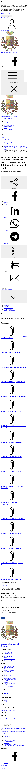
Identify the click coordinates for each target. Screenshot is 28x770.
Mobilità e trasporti (8, 675)
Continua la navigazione (6, 16)
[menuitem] (5, 204)
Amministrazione (8, 141)
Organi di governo (8, 652)
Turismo (5, 674)
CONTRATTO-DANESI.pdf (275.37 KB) (13, 352)
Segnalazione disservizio (9, 736)
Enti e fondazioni (8, 656)
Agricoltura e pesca (8, 686)
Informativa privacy (8, 741)
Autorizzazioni (7, 684)
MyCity (3, 768)
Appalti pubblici (7, 671)
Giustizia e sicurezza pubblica (11, 679)
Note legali (6, 743)
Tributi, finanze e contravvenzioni (11, 680)
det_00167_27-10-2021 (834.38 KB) (11, 533)
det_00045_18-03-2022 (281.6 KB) (11, 457)
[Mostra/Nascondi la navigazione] (12, 76)
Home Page (6, 139)
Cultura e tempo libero (9, 667)
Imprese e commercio (9, 670)
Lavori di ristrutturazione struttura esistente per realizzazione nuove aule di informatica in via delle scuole (15, 148)
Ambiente (6, 682)
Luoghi (5, 700)
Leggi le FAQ (7, 733)
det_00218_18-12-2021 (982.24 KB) (11, 411)
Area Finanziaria (4, 585)
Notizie (5, 692)
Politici (5, 657)
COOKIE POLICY (5, 13)
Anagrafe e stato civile (9, 666)
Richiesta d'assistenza (9, 737)
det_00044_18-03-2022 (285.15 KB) (11, 471)
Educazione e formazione (10, 678)
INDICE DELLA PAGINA (14, 291)
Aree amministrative (8, 653)
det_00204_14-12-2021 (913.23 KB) (11, 579)
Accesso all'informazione (9, 125)
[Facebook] (4, 134)
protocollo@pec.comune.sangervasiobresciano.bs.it (13, 718)
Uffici (5, 655)
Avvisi (5, 694)
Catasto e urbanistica (8, 672)
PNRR (5, 128)
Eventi (5, 702)
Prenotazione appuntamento (10, 735)
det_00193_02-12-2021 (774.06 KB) (11, 548)
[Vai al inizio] (1, 615)
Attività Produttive (8, 126)
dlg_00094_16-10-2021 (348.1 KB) (11, 442)
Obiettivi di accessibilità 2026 (8, 710)
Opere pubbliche (7, 145)
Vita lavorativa (7, 668)
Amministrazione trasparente (10, 740)
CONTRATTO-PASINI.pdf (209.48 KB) (13, 382)
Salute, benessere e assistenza (10, 683)
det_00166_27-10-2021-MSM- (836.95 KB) (14, 396)
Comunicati (6, 693)
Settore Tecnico (7, 143)
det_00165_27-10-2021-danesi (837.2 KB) (13, 519)
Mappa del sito (4, 765)
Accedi (2, 137)
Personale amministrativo (9, 659)
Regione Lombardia (5, 17)
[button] (8, 118)
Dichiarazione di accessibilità (10, 744)
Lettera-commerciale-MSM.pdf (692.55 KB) (14, 367)
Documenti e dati (8, 142)
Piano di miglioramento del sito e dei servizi (14, 745)
